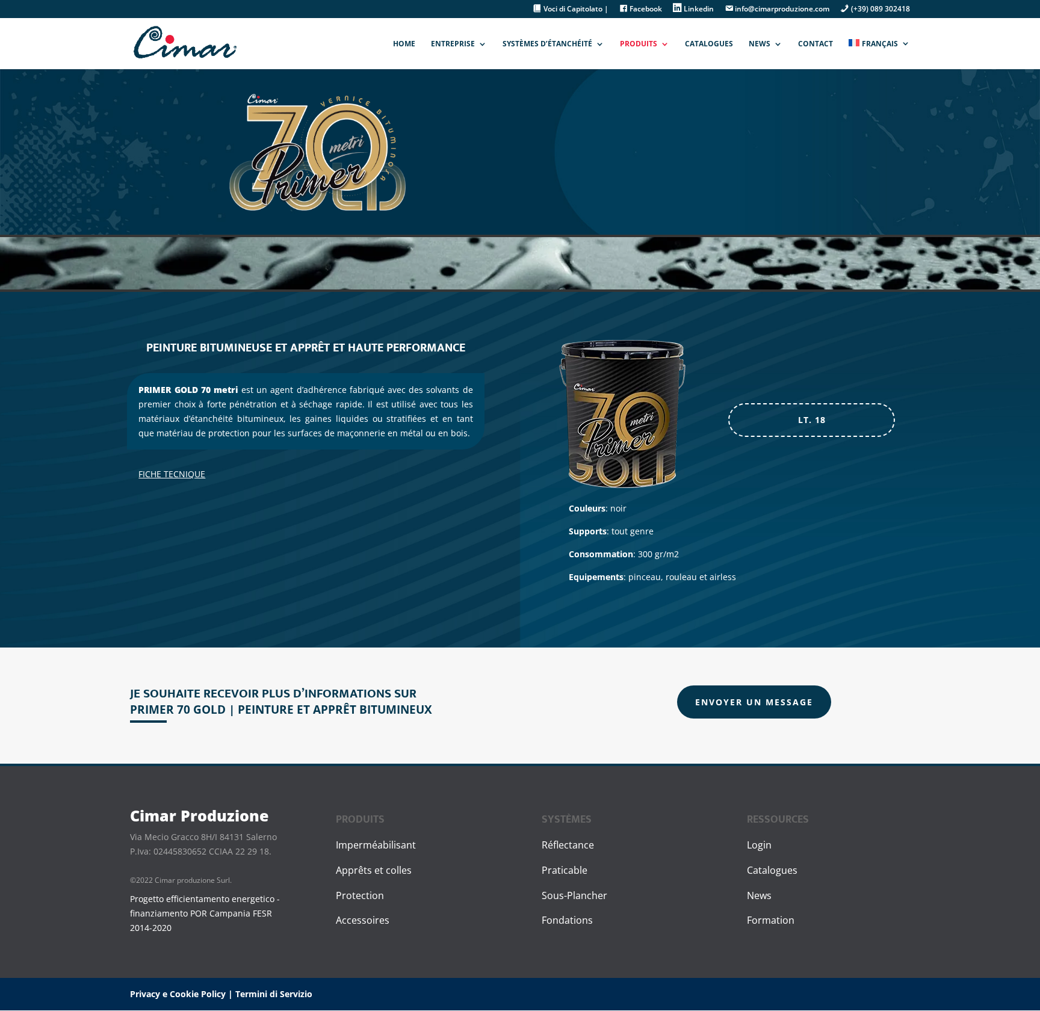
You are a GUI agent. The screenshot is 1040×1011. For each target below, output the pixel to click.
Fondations (567, 920)
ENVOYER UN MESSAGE (754, 702)
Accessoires (362, 920)
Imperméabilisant (376, 845)
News (759, 44)
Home (404, 44)
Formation (770, 920)
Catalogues (709, 44)
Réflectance (568, 845)
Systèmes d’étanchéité (547, 44)
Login (759, 845)
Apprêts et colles (374, 870)
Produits (638, 44)
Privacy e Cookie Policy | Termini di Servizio (221, 994)
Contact (815, 44)
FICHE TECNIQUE (171, 474)
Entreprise (453, 44)
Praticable (564, 870)
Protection (360, 895)
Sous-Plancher (574, 895)
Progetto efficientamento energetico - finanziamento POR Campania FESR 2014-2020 (205, 913)
